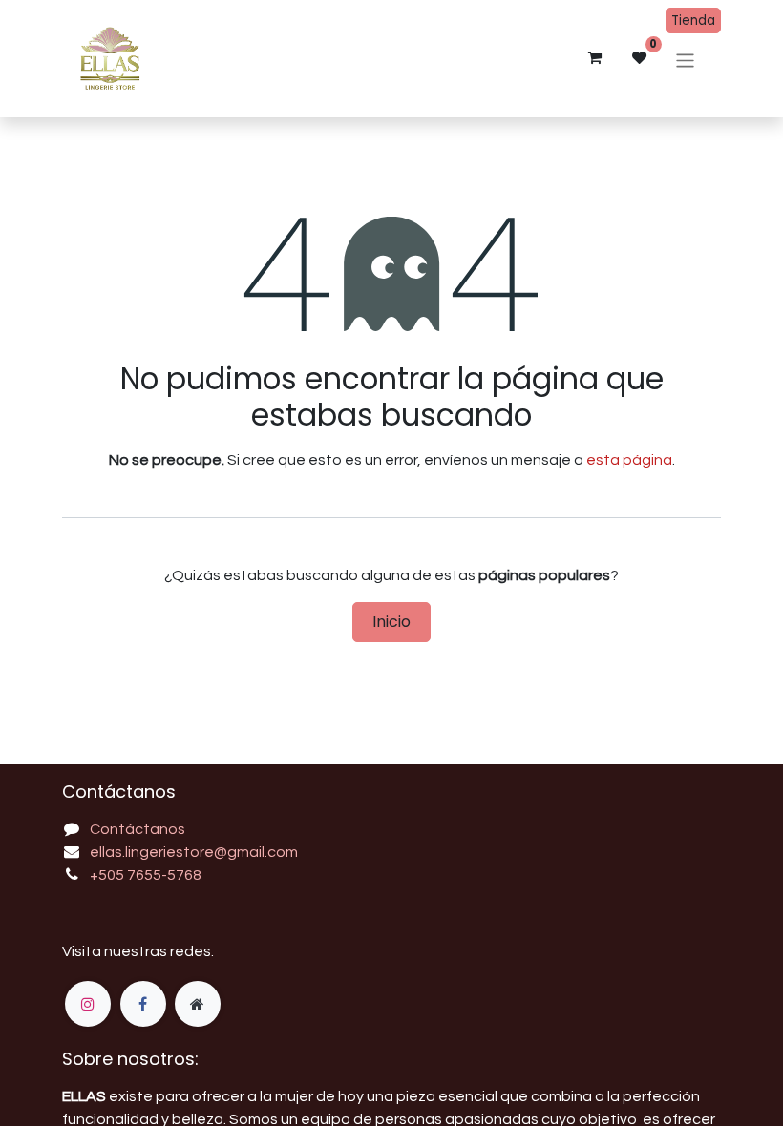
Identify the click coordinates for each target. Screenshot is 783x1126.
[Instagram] (88, 1004)
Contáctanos (137, 829)
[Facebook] (143, 1004)
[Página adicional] (198, 1004)
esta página (629, 460)
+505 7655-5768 (145, 875)
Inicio (391, 622)
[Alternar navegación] (685, 60)
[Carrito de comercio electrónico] (595, 58)
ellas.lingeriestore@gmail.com (194, 852)
